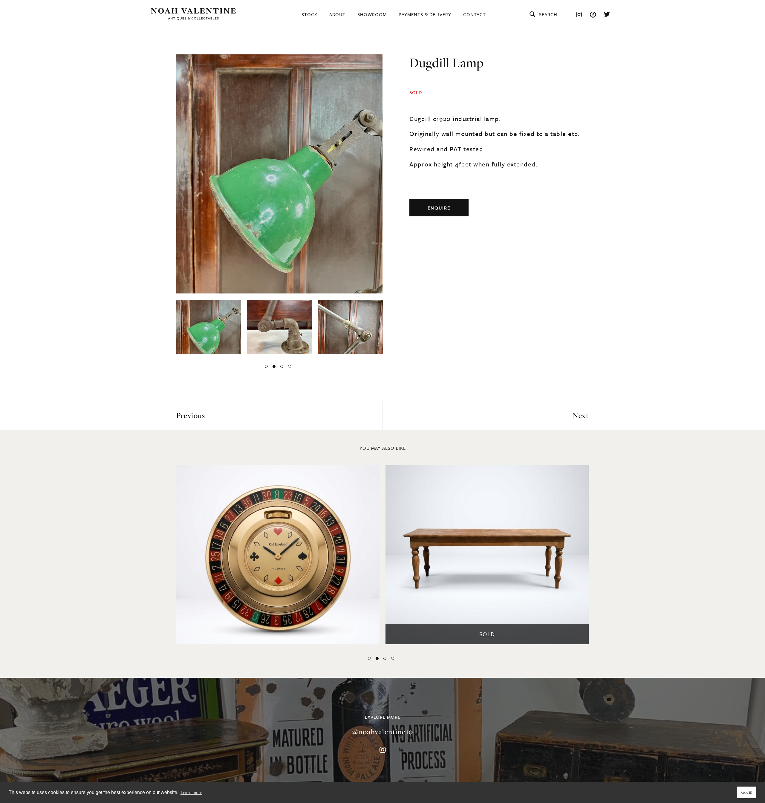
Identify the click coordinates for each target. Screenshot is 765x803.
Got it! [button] (746, 792)
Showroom (372, 14)
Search (548, 14)
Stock (309, 14)
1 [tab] (266, 366)
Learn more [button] (191, 792)
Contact (474, 14)
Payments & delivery (425, 14)
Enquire (439, 207)
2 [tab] (274, 366)
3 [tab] (281, 366)
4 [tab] (289, 366)
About (337, 14)
